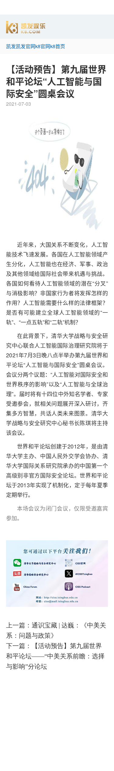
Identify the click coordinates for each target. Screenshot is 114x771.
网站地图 (9, 767)
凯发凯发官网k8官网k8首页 (35, 46)
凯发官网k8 (12, 693)
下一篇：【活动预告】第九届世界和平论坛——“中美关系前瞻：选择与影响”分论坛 (55, 656)
